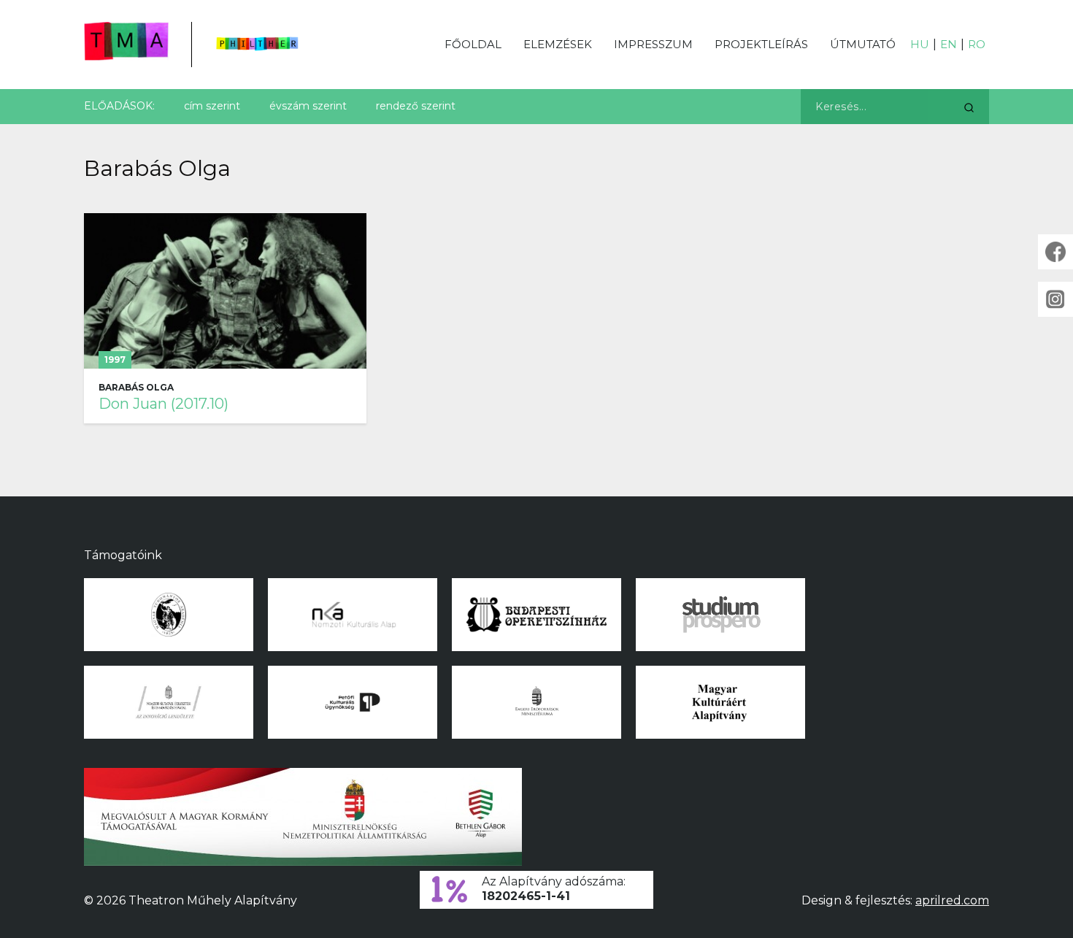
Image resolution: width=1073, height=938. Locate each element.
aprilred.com (952, 900)
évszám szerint (308, 105)
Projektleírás (761, 44)
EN (948, 44)
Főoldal (473, 44)
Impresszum (653, 44)
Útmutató (863, 44)
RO (976, 44)
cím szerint (212, 105)
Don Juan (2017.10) (163, 404)
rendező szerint (415, 105)
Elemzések (557, 44)
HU (919, 44)
